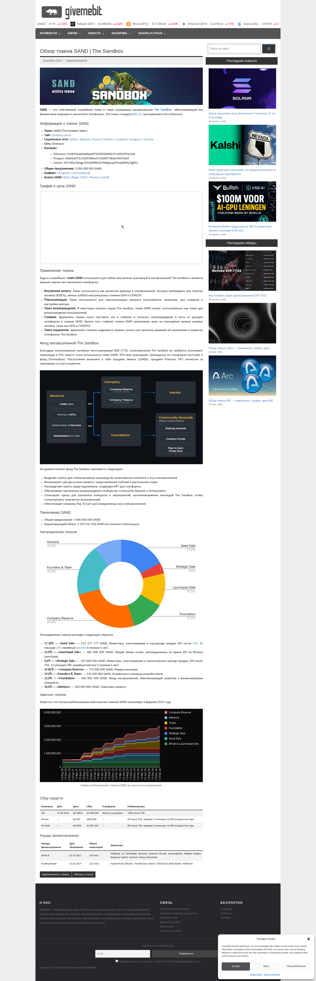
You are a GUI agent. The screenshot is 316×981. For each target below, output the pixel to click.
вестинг (81, 647)
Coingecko (63, 173)
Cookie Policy (256, 975)
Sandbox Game (61, 135)
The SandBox (163, 109)
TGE (195, 643)
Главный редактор (76, 60)
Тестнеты (226, 918)
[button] (309, 939)
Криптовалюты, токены (55, 874)
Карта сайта (167, 926)
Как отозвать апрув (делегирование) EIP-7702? (238, 295)
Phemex (94, 177)
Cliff (58, 647)
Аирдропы (227, 909)
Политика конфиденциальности (178, 913)
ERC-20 (137, 114)
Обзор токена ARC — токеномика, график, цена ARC (241, 400)
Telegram (85, 139)
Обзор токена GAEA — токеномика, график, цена (239, 348)
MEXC (84, 177)
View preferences (296, 966)
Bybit (66, 177)
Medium (108, 139)
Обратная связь (169, 918)
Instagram (135, 139)
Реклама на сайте (170, 922)
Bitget (75, 177)
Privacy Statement (272, 975)
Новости (94, 33)
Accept (236, 966)
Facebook (121, 139)
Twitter (73, 139)
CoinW (105, 177)
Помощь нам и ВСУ (171, 931)
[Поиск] (268, 48)
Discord (97, 139)
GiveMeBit (90, 967)
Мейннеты (227, 913)
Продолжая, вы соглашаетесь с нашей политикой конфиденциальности (159, 961)
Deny (266, 966)
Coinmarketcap (80, 173)
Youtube (148, 139)
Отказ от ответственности (174, 909)
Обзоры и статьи (150, 33)
